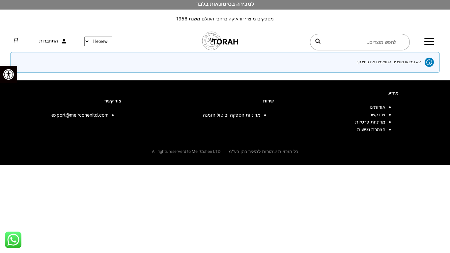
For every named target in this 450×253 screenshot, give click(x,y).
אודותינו (377, 107)
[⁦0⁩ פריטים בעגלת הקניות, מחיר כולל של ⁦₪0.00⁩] (16, 40)
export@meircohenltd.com (79, 115)
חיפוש (317, 41)
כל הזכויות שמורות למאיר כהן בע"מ (263, 151)
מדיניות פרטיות (370, 122)
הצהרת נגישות (371, 129)
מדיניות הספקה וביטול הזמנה (232, 115)
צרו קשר (377, 114)
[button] (8, 74)
